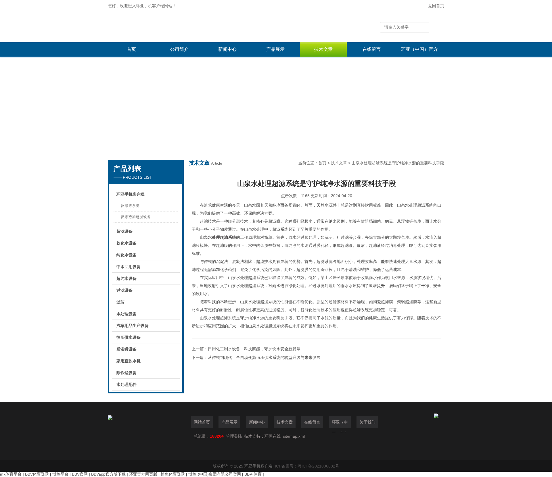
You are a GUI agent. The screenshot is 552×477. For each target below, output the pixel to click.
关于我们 (367, 422)
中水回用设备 (128, 266)
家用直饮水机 (128, 361)
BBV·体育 (253, 474)
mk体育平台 (11, 474)
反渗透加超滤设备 (136, 217)
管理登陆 (234, 436)
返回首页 (436, 5)
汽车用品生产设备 (132, 325)
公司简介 (179, 49)
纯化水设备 (126, 255)
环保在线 (272, 436)
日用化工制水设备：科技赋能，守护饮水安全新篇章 (254, 349)
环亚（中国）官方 (419, 49)
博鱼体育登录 (173, 474)
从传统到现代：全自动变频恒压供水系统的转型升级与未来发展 (264, 357)
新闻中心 (227, 49)
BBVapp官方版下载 (108, 474)
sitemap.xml (294, 436)
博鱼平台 (60, 474)
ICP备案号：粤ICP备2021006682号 (307, 466)
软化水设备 (126, 243)
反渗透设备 (126, 349)
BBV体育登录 (37, 474)
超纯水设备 (126, 278)
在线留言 (371, 49)
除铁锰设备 (126, 372)
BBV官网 (80, 474)
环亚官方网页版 (143, 474)
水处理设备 (126, 313)
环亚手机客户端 (130, 194)
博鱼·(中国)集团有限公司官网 (214, 474)
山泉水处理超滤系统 (218, 237)
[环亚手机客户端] (194, 27)
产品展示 (275, 49)
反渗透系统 (130, 205)
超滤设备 (124, 231)
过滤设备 (124, 290)
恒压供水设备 (128, 337)
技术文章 (323, 49)
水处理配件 (126, 384)
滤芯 (120, 302)
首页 (131, 49)
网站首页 (202, 422)
